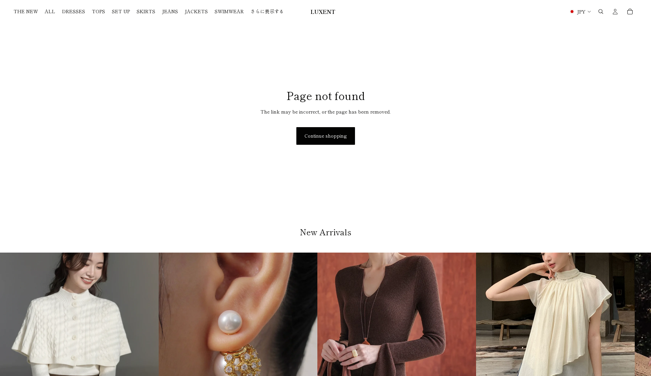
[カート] (630, 11)
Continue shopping (325, 135)
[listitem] (267, 11)
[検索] (600, 11)
